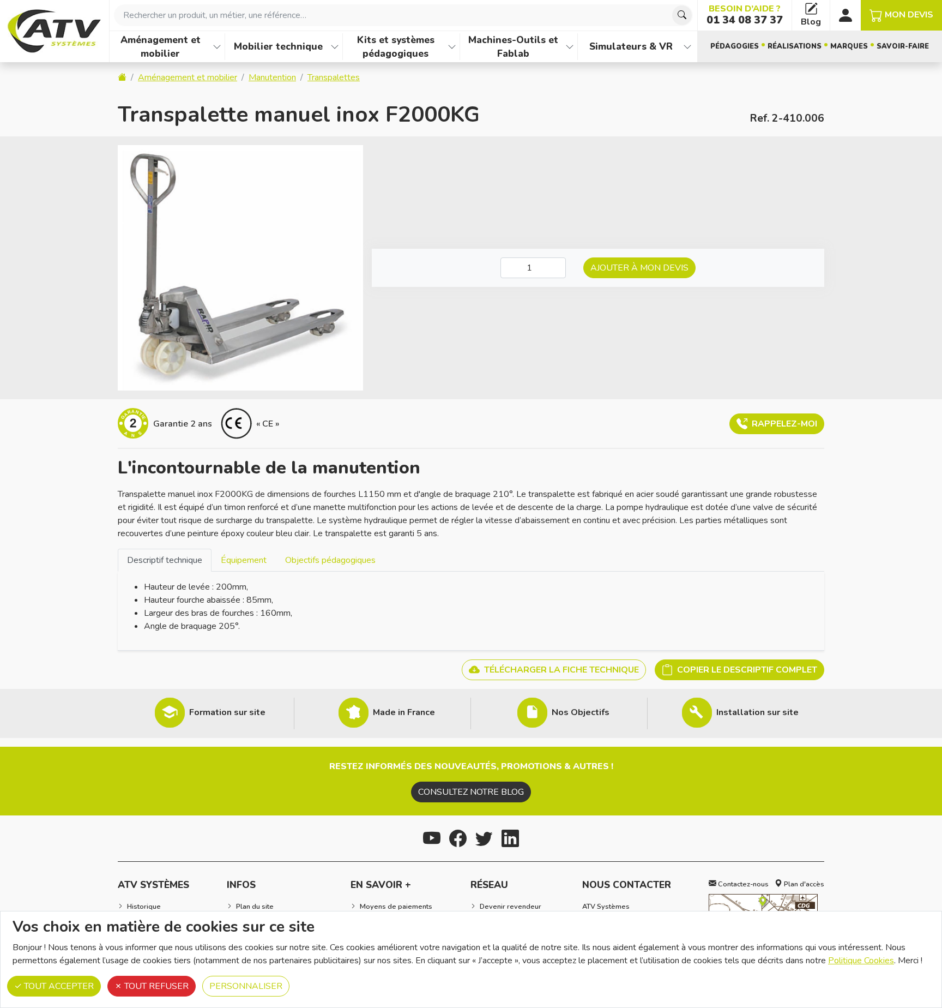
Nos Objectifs (580, 712)
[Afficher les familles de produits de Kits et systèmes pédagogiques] (452, 46)
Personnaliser (245, 986)
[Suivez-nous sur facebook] (458, 837)
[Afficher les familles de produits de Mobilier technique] (334, 46)
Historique (144, 906)
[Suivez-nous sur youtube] (431, 837)
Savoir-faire (903, 46)
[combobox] (403, 15)
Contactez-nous (742, 884)
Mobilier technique (278, 46)
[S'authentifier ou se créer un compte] (845, 15)
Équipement (244, 560)
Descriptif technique (164, 560)
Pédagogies (734, 46)
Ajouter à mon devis (639, 268)
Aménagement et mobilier (160, 46)
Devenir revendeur (510, 906)
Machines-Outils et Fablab (513, 46)
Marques (849, 46)
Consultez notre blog (471, 792)
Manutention (272, 77)
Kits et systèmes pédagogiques (395, 46)
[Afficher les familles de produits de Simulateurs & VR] (687, 46)
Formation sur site (227, 712)
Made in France (404, 712)
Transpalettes (333, 77)
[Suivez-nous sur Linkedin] (510, 837)
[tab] (165, 560)
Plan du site (255, 906)
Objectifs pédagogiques (330, 560)
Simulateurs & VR (631, 46)
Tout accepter (58, 986)
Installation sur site (757, 712)
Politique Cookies (861, 961)
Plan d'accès (803, 884)
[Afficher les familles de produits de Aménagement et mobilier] (217, 46)
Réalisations (795, 46)
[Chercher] (682, 15)
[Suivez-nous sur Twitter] (484, 837)
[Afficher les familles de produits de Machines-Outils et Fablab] (569, 46)
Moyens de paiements (396, 906)
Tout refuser (155, 986)
